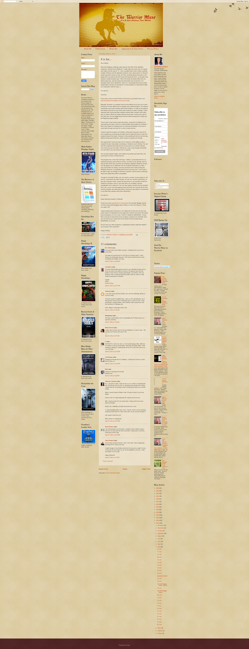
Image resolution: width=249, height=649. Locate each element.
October (160, 530)
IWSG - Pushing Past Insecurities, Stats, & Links (165, 421)
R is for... (159, 570)
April (159, 547)
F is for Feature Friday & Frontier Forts (164, 340)
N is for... (159, 588)
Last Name (158, 132)
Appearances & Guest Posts (132, 48)
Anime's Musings (121, 203)
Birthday (157, 137)
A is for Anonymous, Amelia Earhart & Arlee (164, 300)
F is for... (159, 614)
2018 (157, 504)
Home (125, 469)
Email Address (159, 121)
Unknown (108, 291)
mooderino (108, 267)
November (161, 528)
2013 (157, 517)
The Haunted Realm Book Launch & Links (164, 464)
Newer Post (103, 469)
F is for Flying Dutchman (164, 381)
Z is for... (159, 549)
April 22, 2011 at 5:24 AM (112, 310)
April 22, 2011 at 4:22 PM (112, 375)
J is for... (159, 603)
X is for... (159, 554)
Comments (159, 187)
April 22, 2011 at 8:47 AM (112, 336)
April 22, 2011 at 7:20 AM (112, 322)
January (160, 633)
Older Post (146, 469)
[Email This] (102, 237)
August (160, 536)
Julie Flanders (109, 440)
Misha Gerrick (109, 327)
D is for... (159, 619)
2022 (157, 493)
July (159, 538)
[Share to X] (105, 237)
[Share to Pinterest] (109, 237)
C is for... (159, 622)
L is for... (159, 597)
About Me (88, 48)
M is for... (160, 595)
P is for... (159, 578)
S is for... (159, 568)
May (159, 544)
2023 (157, 491)
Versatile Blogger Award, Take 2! (162, 584)
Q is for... (160, 573)
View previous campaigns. (164, 141)
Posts (158, 184)
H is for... (159, 608)
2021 (157, 496)
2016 (157, 509)
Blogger (128, 645)
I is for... (159, 605)
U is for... (159, 562)
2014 (157, 515)
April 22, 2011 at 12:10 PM (112, 363)
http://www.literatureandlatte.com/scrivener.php (115, 100)
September (161, 533)
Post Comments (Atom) (113, 473)
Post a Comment (108, 461)
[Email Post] (136, 234)
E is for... (159, 616)
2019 (157, 501)
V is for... (159, 560)
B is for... (159, 624)
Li (105, 341)
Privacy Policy (153, 48)
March (160, 628)
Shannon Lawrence (111, 381)
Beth (106, 369)
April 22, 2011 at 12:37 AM (112, 285)
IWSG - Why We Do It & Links (164, 400)
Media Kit (113, 48)
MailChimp (159, 148)
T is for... (159, 565)
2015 (157, 512)
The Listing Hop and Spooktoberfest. (164, 280)
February (160, 630)
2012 (157, 520)
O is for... (160, 581)
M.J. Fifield (108, 248)
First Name (158, 126)
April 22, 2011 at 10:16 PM (112, 421)
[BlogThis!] (103, 237)
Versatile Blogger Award (162, 591)
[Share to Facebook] (107, 237)
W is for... (160, 557)
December (161, 525)
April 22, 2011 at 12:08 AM (112, 261)
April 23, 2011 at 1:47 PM (112, 457)
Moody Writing (109, 283)
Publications (100, 48)
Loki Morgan (109, 357)
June (159, 541)
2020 (157, 499)
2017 (157, 507)
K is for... (159, 600)
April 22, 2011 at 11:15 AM (112, 351)
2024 (157, 488)
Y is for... (159, 551)
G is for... (160, 611)
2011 (157, 523)
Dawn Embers (109, 426)
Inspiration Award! (162, 576)
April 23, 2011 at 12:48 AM (112, 435)
